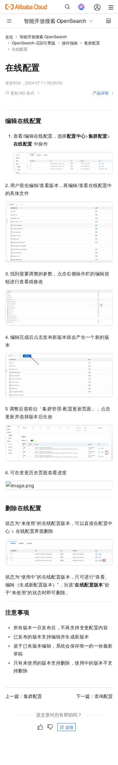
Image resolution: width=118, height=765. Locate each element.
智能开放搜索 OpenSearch (43, 36)
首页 (9, 37)
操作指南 (70, 42)
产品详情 (100, 93)
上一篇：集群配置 (23, 696)
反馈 (69, 727)
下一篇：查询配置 (94, 696)
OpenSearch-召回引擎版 (33, 42)
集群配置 (92, 42)
